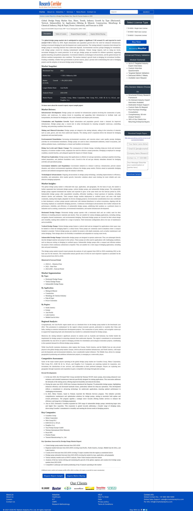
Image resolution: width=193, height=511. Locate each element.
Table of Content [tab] (61, 34)
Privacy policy (103, 502)
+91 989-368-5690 (167, 497)
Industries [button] (60, 12)
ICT (53, 499)
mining (55, 242)
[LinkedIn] (146, 510)
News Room (81, 12)
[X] (144, 510)
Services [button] (70, 12)
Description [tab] (47, 33)
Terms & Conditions (105, 504)
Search (146, 12)
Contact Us (91, 12)
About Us (50, 12)
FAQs (100, 499)
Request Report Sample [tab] (78, 34)
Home (42, 12)
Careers (9, 499)
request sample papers (76, 105)
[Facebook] (141, 510)
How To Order (103, 497)
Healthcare (56, 497)
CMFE (54, 502)
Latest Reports (50, 16)
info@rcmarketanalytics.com (161, 502)
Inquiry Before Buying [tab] (98, 34)
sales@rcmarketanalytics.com (172, 499)
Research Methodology (61, 504)
